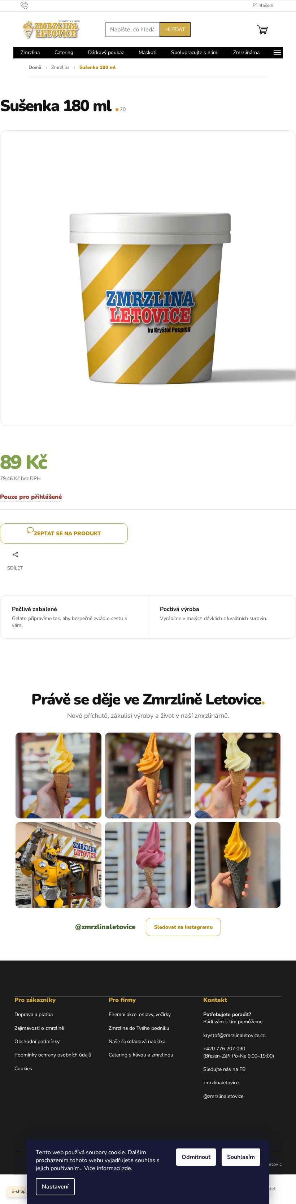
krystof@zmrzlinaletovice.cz (234, 1035)
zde (126, 1168)
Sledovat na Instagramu (183, 927)
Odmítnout (196, 1157)
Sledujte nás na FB (224, 1069)
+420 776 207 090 (224, 1048)
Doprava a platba (33, 1014)
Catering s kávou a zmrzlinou (141, 1054)
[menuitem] (30, 52)
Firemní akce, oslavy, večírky (140, 1014)
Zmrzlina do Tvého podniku (139, 1028)
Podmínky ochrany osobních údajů (52, 1054)
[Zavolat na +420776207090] (31, 5)
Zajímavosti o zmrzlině (39, 1028)
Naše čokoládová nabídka (137, 1041)
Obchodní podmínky (37, 1041)
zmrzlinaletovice (221, 1082)
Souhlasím (241, 1157)
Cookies (23, 1068)
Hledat (175, 29)
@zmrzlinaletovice (105, 927)
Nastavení (55, 1187)
